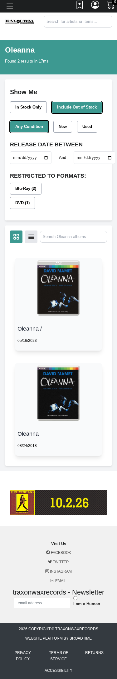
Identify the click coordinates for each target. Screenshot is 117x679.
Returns (94, 653)
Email (60, 581)
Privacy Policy (23, 656)
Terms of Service (58, 656)
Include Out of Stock (77, 107)
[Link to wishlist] (80, 6)
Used (87, 126)
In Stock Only (28, 107)
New (63, 126)
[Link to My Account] (95, 6)
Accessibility (58, 670)
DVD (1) (22, 202)
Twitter (60, 562)
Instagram (60, 571)
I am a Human (86, 603)
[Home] (19, 21)
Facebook (60, 552)
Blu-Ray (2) (25, 188)
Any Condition (29, 126)
